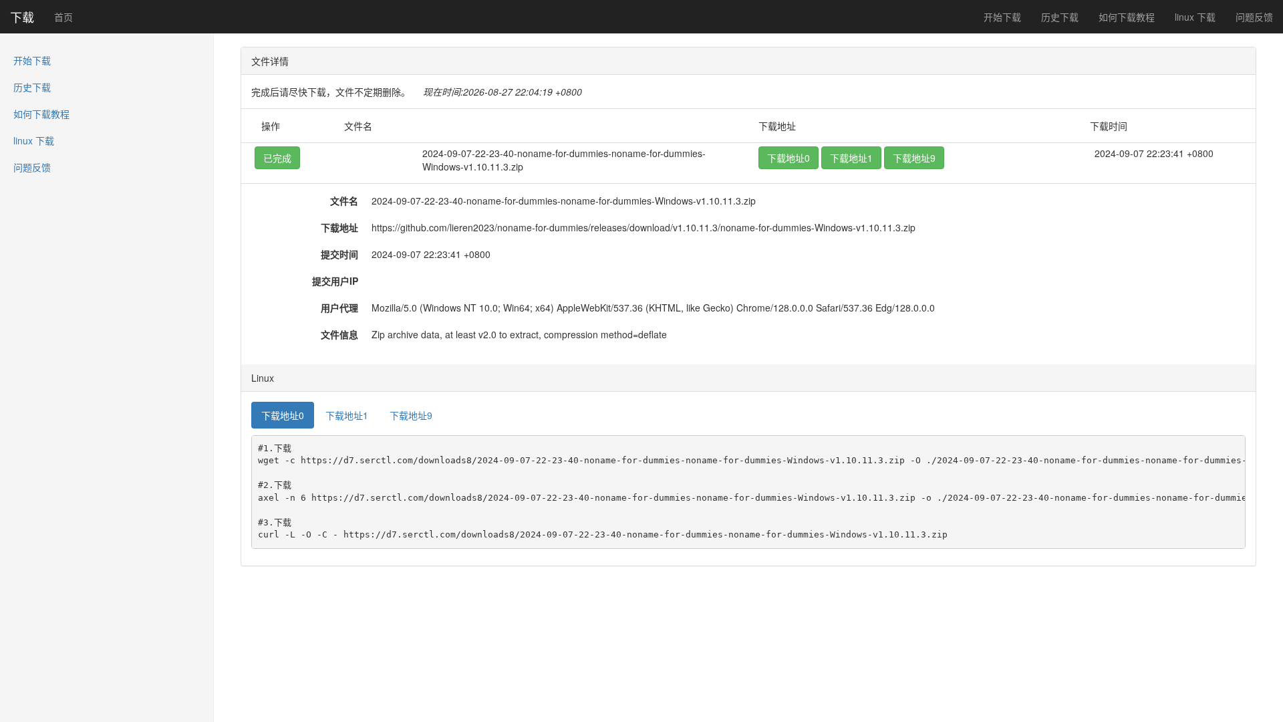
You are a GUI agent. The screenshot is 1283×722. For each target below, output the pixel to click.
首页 (63, 16)
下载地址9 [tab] (411, 415)
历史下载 (1060, 16)
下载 (22, 16)
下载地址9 (914, 157)
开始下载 (1002, 16)
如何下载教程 (1127, 16)
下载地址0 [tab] (282, 415)
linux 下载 (1195, 16)
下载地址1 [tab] (346, 415)
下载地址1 (851, 157)
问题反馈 (1254, 16)
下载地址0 (788, 157)
